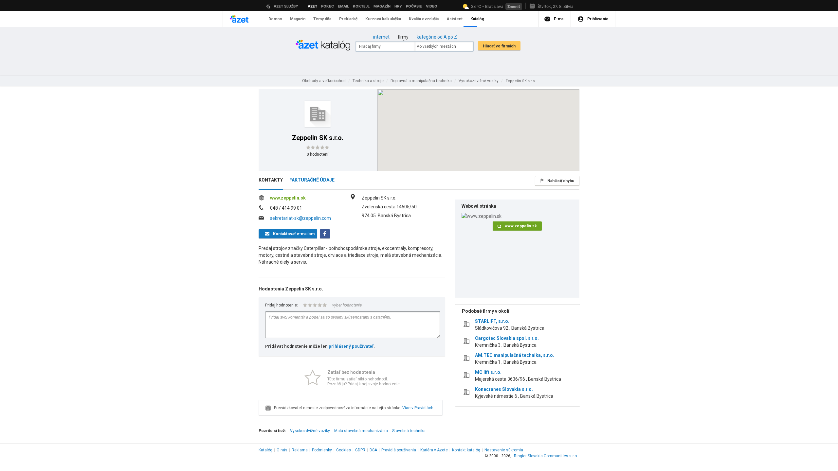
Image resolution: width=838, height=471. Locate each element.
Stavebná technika (409, 430)
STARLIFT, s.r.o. (492, 321)
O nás (282, 450)
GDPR (360, 450)
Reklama (300, 450)
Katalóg (265, 450)
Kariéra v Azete (434, 450)
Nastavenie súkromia (503, 450)
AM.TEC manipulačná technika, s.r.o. (514, 355)
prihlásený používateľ (351, 346)
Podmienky (322, 450)
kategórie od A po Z (437, 37)
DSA (373, 450)
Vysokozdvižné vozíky (310, 430)
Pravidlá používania (398, 450)
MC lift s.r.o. (488, 372)
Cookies (343, 450)
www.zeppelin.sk (288, 198)
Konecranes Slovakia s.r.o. (504, 389)
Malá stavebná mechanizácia (361, 430)
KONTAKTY (271, 180)
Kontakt (466, 450)
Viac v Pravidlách (417, 408)
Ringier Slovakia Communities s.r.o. (546, 456)
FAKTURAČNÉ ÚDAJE (312, 180)
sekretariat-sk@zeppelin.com (300, 218)
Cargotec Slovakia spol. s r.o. (507, 338)
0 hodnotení (317, 154)
